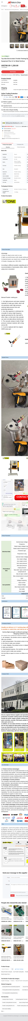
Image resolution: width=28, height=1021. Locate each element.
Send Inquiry (13, 71)
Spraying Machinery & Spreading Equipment (11, 986)
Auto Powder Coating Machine (19, 971)
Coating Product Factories (7, 999)
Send (12, 895)
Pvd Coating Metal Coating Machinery (10, 993)
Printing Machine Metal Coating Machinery (10, 989)
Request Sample (24, 74)
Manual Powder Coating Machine (8, 971)
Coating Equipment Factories (21, 999)
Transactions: (21, 126)
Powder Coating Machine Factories (9, 1002)
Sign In (3, 138)
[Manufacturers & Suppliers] (14, 2)
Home (2, 9)
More (2, 1011)
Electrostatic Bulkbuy (6, 1008)
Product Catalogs (19, 969)
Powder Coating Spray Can (22, 1005)
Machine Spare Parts (5, 974)
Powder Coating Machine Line (8, 1005)
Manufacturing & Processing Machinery (12, 9)
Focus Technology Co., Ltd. (16, 1015)
